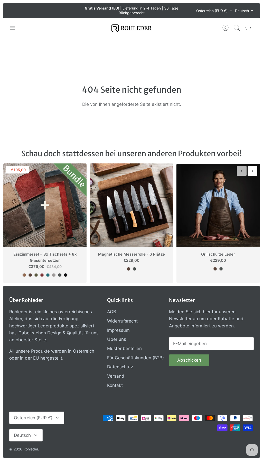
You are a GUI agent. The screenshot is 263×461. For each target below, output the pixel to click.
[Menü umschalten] (15, 28)
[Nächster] (189, 10)
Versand (115, 376)
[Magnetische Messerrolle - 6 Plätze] (131, 205)
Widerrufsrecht (122, 321)
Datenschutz (120, 366)
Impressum (118, 330)
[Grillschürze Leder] (218, 205)
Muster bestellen (124, 348)
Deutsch (242, 10)
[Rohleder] (131, 28)
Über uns (116, 339)
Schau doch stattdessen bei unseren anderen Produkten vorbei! (131, 153)
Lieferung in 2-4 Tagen (142, 8)
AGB (111, 311)
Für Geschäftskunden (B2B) (135, 357)
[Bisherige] (74, 10)
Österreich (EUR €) (212, 10)
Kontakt (115, 385)
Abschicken (189, 360)
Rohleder (30, 449)
